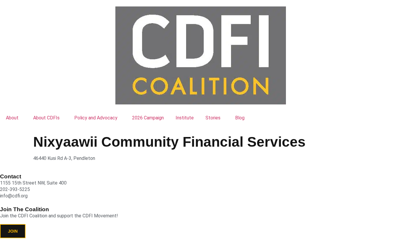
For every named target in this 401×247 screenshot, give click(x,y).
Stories (212, 118)
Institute (185, 118)
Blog (240, 118)
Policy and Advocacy (95, 118)
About (12, 118)
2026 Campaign (148, 118)
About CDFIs (46, 118)
